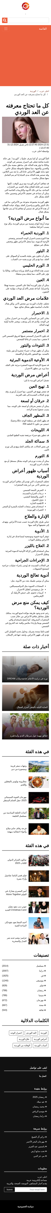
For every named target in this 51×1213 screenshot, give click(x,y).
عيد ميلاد (41, 1102)
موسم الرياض (38, 1111)
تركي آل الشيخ (38, 1137)
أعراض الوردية (40, 1039)
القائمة (43, 28)
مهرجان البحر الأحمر (35, 1142)
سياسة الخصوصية (26, 1206)
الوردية (44, 1033)
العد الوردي (31, 1033)
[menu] (6, 28)
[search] (4, 20)
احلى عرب (44, 91)
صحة (41, 1005)
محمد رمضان (39, 1106)
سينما (41, 995)
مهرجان (40, 1000)
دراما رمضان (39, 1116)
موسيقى (40, 980)
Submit (10, 1189)
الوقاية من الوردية (22, 1045)
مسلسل (40, 966)
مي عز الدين (39, 1156)
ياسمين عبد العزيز (37, 1146)
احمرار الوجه (16, 1033)
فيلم (42, 985)
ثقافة (41, 1010)
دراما (41, 971)
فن (42, 976)
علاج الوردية (24, 1039)
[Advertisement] (25, 58)
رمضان (40, 990)
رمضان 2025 (39, 1097)
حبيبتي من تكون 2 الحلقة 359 (36, 424)
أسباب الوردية (40, 1045)
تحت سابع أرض (38, 1151)
